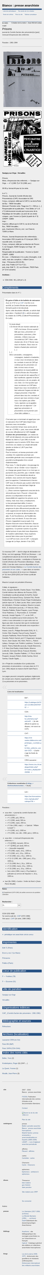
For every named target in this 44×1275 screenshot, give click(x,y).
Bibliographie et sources (16, 1020)
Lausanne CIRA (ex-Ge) (11, 1040)
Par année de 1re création (26, 11)
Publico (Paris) (7, 963)
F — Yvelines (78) (8, 976)
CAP (22, 303)
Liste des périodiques (9, 11)
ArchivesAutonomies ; (16, 785)
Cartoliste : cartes (28, 1158)
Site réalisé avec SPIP (30, 1192)
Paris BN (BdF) (8, 1044)
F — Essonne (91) (9, 981)
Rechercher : (7, 902)
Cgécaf (24, 1243)
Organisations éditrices (16, 1007)
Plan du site (19, 14)
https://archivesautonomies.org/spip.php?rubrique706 (33, 798)
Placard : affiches (28, 1151)
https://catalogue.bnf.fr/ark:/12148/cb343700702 (33, 704)
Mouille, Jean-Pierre (9, 1073)
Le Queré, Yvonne (9, 1068)
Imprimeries (9, 942)
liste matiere (26, 1183)
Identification (9, 928)
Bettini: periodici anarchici (31, 1126)
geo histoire (26, 1185)
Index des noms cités (15, 1052)
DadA (24, 1220)
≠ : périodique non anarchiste (17, 934)
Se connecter (26, 1201)
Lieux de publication (14, 970)
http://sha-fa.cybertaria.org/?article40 (31, 718)
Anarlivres (25, 1231)
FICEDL (25, 1097)
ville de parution (11, 989)
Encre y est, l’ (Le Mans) (11, 953)
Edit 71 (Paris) (7, 948)
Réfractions (6, 1026)
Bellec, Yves (6, 1058)
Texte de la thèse (8, 14)
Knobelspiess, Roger (10, 1063)
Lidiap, (29, 783)
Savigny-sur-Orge (8, 995)
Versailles (5, 1000)
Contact (25, 1108)
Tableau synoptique (31, 14)
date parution (26, 1187)
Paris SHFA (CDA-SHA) (11, 1048)
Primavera (6, 958)
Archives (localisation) (15, 1034)
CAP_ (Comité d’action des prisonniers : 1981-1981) (21, 1013)
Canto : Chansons (28, 1165)
